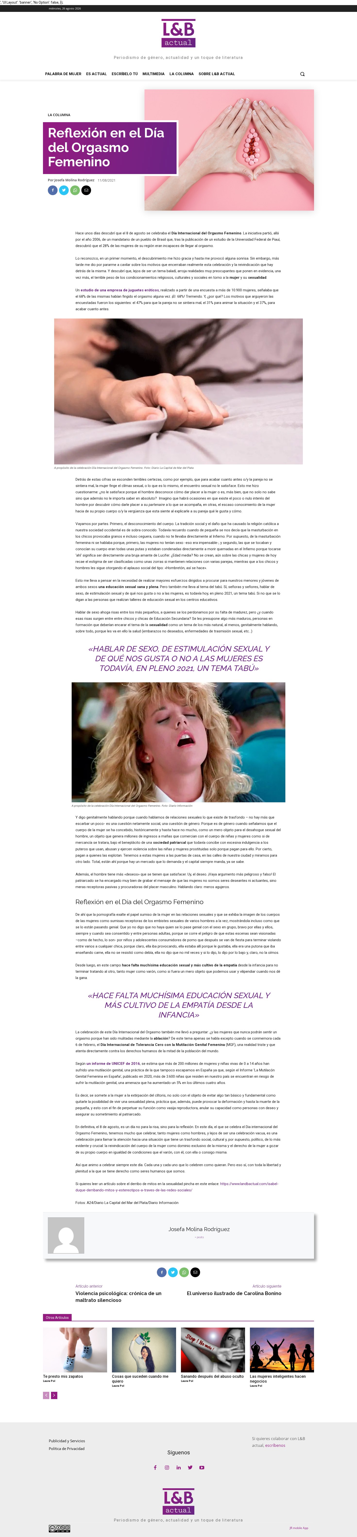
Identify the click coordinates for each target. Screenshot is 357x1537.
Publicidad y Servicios (67, 1440)
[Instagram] (166, 1468)
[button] (302, 74)
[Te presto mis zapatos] (75, 1350)
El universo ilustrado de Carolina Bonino (234, 1293)
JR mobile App (299, 1528)
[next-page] (54, 1395)
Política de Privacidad (67, 1448)
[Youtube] (201, 1468)
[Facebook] (53, 190)
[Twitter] (64, 190)
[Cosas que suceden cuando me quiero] (144, 1350)
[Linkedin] (178, 1468)
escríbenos (275, 1445)
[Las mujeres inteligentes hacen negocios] (282, 1350)
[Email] (86, 190)
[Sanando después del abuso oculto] (213, 1350)
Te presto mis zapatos (63, 1376)
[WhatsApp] (75, 190)
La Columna (59, 115)
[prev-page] (46, 1395)
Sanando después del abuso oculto (212, 1376)
